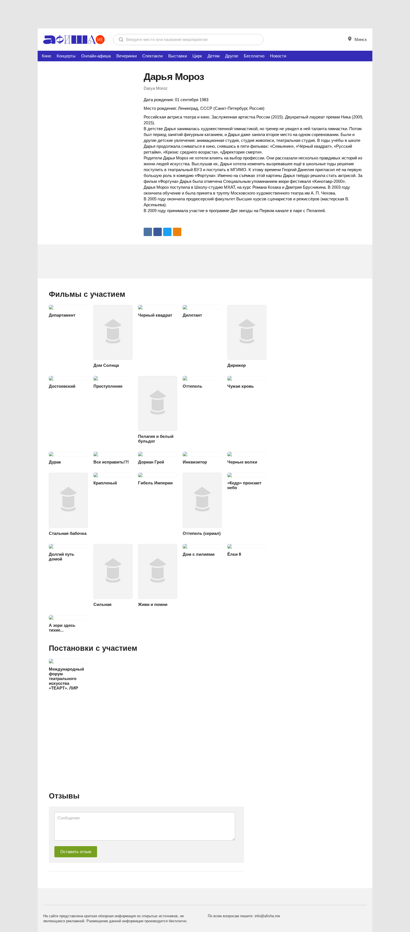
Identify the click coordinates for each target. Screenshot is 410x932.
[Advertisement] (205, 14)
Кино (46, 56)
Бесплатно (254, 56)
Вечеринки (126, 56)
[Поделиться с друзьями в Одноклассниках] (177, 232)
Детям (214, 56)
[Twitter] (167, 232)
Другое (231, 56)
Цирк (197, 56)
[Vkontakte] (148, 232)
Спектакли (152, 56)
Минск (360, 39)
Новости (278, 56)
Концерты (66, 56)
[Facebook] (157, 232)
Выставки (177, 56)
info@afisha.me (267, 916)
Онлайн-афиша (96, 56)
